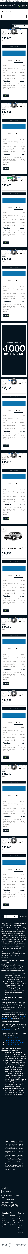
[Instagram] (6, 1205)
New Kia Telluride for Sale (12, 1038)
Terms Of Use (10, 1245)
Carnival (20, 1220)
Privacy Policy (6, 1245)
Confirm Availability (14, 46)
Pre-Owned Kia (14, 1218)
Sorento (20, 1225)
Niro (19, 1218)
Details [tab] (10, 60)
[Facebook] (3, 1205)
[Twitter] (9, 1205)
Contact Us (7, 1191)
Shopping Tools (5, 1214)
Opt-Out (25, 1245)
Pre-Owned (12, 1214)
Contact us (9, 1018)
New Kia (21, 1213)
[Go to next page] (21, 26)
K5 (19, 1216)
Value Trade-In (5, 1222)
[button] (24, 546)
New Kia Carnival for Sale (12, 1044)
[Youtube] (12, 1205)
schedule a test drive (7, 1030)
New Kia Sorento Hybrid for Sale (14, 1042)
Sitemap (14, 1245)
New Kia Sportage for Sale (12, 1040)
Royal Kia (2, 1245)
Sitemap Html (18, 1245)
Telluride (20, 1232)
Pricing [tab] (18, 60)
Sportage (20, 1230)
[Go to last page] (25, 26)
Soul (19, 1227)
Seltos (19, 1223)
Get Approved (5, 1220)
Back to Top (23, 916)
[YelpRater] (16, 1205)
